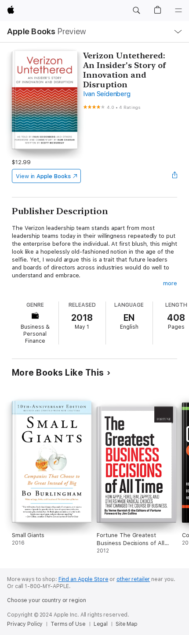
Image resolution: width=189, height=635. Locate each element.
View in (43, 176)
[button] (136, 10)
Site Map (127, 624)
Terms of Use (68, 624)
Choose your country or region (46, 600)
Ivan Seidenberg (106, 94)
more (170, 283)
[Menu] (178, 10)
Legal (101, 624)
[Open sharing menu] (174, 176)
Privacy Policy (25, 624)
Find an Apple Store (83, 579)
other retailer (133, 579)
